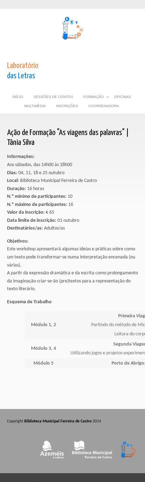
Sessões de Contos (53, 97)
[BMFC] (92, 461)
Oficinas (122, 97)
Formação (93, 98)
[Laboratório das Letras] (72, 39)
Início (17, 97)
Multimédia (35, 106)
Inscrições (67, 106)
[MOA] (52, 461)
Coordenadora (103, 106)
